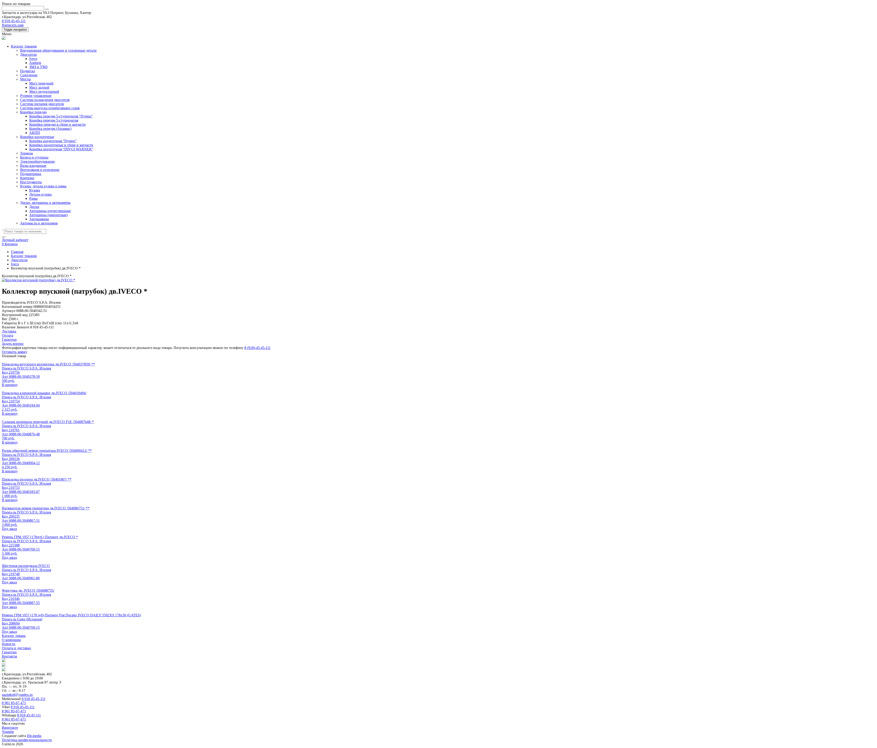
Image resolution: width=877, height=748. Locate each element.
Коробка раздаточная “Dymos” (53, 141)
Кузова (34, 190)
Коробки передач (33, 112)
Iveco (33, 59)
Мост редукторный (44, 91)
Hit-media (34, 736)
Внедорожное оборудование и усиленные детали (58, 50)
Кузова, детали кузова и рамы (43, 186)
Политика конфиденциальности (27, 740)
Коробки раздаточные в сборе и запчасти (61, 145)
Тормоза (26, 153)
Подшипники (30, 174)
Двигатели (28, 54)
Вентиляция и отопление (39, 170)
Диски (34, 207)
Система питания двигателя (42, 104)
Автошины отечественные (50, 211)
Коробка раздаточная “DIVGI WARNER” (61, 149)
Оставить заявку (14, 352)
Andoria (35, 63)
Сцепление (28, 75)
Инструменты (31, 182)
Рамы (33, 198)
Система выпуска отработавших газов (50, 108)
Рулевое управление (36, 96)
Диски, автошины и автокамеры (45, 203)
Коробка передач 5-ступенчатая (53, 120)
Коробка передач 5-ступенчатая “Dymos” (61, 116)
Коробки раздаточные (37, 137)
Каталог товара (14, 636)
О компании (11, 640)
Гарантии (9, 652)
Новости (8, 644)
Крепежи (27, 178)
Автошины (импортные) (48, 215)
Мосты (25, 79)
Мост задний (39, 87)
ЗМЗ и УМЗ (38, 67)
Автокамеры (39, 219)
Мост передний (41, 83)
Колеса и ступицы (34, 157)
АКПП (34, 133)
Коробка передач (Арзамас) (50, 128)
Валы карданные (33, 166)
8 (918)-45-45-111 (257, 348)
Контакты (9, 656)
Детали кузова (40, 194)
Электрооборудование (37, 161)
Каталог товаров (24, 46)
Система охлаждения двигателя (44, 100)
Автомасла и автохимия (39, 223)
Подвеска (27, 71)
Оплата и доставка (16, 648)
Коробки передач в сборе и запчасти (57, 124)
